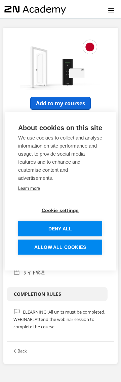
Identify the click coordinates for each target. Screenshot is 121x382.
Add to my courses (60, 103)
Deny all (60, 228)
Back (22, 351)
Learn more (29, 187)
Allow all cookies (60, 247)
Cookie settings (60, 210)
